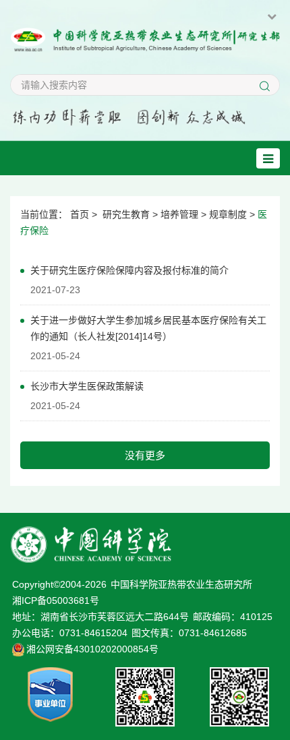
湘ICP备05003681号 (55, 600)
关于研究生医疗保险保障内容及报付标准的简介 (129, 270)
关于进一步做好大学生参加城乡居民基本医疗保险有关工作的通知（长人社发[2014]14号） (148, 328)
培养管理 (179, 214)
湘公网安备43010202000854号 (92, 649)
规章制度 (228, 214)
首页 (79, 214)
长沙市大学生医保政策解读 (87, 386)
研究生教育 (126, 214)
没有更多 (145, 455)
